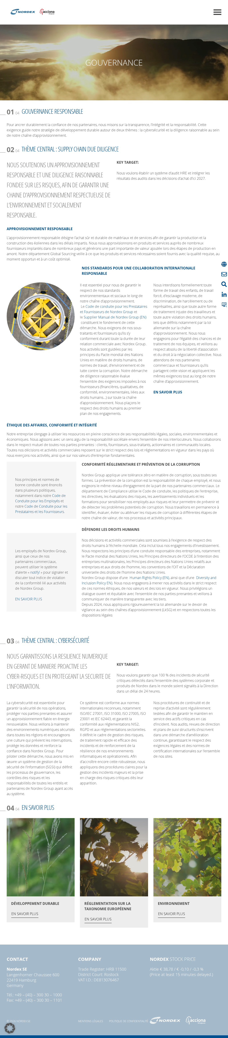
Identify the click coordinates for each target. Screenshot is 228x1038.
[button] (10, 1028)
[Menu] (217, 12)
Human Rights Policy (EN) (149, 577)
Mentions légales (90, 1021)
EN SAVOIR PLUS (28, 599)
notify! (35, 572)
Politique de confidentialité (128, 1021)
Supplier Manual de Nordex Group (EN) (115, 317)
